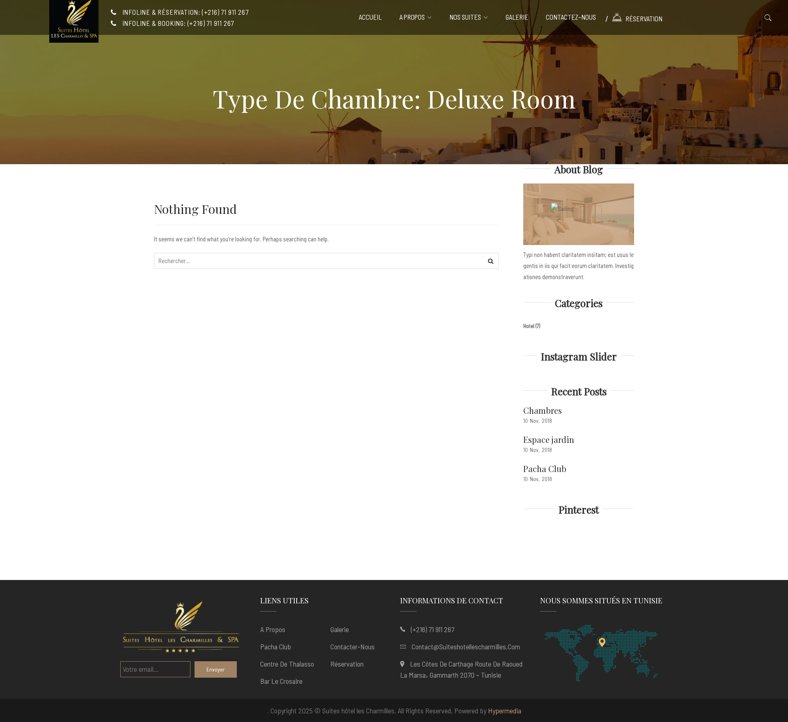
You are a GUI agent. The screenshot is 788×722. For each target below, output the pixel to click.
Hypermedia (504, 710)
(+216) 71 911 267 (432, 629)
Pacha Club (544, 468)
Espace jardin (548, 439)
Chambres (542, 410)
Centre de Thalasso (287, 663)
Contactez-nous (571, 17)
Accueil (370, 17)
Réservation (643, 18)
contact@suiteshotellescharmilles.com (466, 646)
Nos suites (465, 17)
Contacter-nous (352, 646)
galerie (517, 17)
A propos (412, 17)
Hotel (528, 326)
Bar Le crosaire (281, 680)
